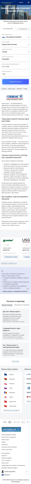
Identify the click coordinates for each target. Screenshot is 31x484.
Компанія (19, 88)
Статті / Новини (6, 460)
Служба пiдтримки (9, 471)
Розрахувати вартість (15, 81)
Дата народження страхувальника (10, 64)
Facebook (7, 475)
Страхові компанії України (9, 447)
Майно (4, 442)
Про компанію (6, 453)
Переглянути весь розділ (10, 410)
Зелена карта (11, 88)
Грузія (11, 397)
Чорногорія (12, 406)
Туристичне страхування (9, 437)
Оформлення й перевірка (21, 305)
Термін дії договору (6, 49)
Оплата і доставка (7, 449)
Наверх (26, 471)
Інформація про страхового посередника (13, 465)
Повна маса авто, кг (7, 71)
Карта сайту (5, 463)
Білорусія (12, 379)
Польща (11, 383)
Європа (11, 374)
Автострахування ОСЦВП (9, 434)
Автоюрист (5, 444)
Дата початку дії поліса (7, 56)
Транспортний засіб (7, 34)
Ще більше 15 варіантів (8, 263)
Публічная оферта (7, 458)
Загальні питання (7, 305)
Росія (10, 388)
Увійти (21, 2)
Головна (4, 88)
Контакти (4, 455)
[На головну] (11, 429)
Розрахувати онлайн (11, 257)
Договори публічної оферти (9, 468)
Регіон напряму (6, 42)
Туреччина (12, 401)
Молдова (12, 392)
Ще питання (15, 361)
